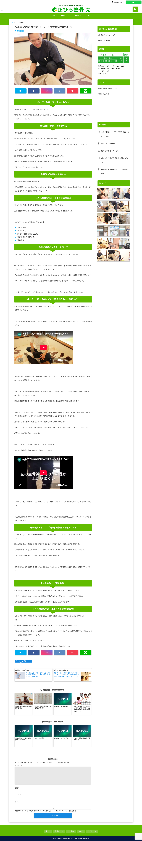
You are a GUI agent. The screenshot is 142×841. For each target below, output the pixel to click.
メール (18, 795)
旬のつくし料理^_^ (108, 143)
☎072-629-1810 (104, 41)
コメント (18, 766)
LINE (133, 2)
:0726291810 (118, 2)
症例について (27, 661)
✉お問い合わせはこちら (106, 35)
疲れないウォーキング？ (110, 151)
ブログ (87, 16)
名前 (17, 788)
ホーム (54, 16)
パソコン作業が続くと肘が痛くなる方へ (114, 160)
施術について (66, 16)
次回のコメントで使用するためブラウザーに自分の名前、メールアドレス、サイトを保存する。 (46, 811)
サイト (17, 802)
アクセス (78, 16)
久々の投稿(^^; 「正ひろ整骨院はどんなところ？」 (115, 134)
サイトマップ (92, 831)
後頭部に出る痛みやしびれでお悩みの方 (114, 171)
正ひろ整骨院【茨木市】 (67, 838)
